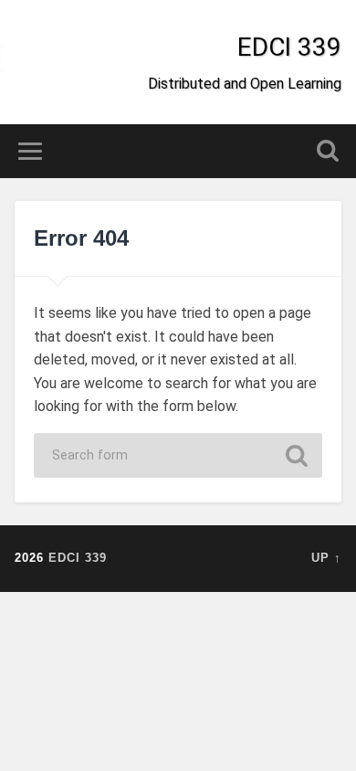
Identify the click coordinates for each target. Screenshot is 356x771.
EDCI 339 (289, 47)
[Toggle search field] (328, 151)
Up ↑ (326, 558)
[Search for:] (178, 455)
